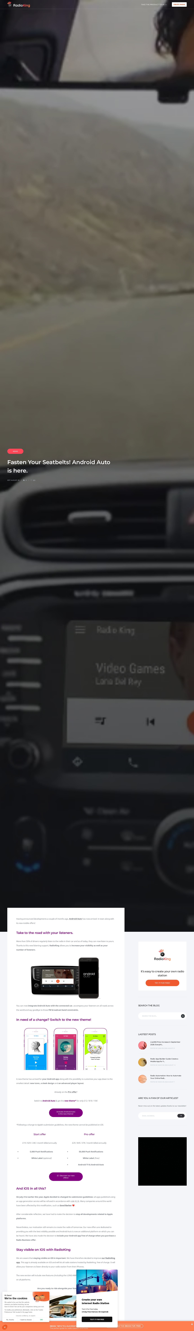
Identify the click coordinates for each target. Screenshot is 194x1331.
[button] (4, 1327)
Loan (159, 1048)
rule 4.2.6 (75, 1201)
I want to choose (26, 1320)
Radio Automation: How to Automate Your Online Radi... (165, 1077)
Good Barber (66, 1205)
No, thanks (10, 1320)
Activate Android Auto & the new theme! (65, 1113)
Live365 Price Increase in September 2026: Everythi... (165, 1043)
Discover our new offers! (67, 1177)
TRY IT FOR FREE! (162, 983)
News (15, 451)
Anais (160, 1065)
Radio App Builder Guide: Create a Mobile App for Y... (164, 1060)
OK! (41, 1320)
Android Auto (75, 919)
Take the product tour (152, 4)
